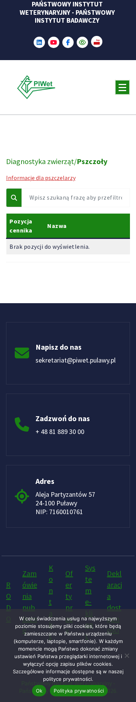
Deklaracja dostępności (114, 602)
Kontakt (51, 601)
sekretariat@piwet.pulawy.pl (76, 360)
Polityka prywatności (79, 691)
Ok (39, 691)
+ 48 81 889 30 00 (60, 431)
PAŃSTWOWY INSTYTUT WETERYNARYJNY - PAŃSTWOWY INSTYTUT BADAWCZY (67, 12)
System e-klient (90, 601)
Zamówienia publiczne (29, 602)
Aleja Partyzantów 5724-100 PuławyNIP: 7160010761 (65, 503)
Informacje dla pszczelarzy (41, 177)
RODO (8, 601)
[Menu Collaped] (122, 87)
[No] (126, 655)
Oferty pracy (69, 602)
